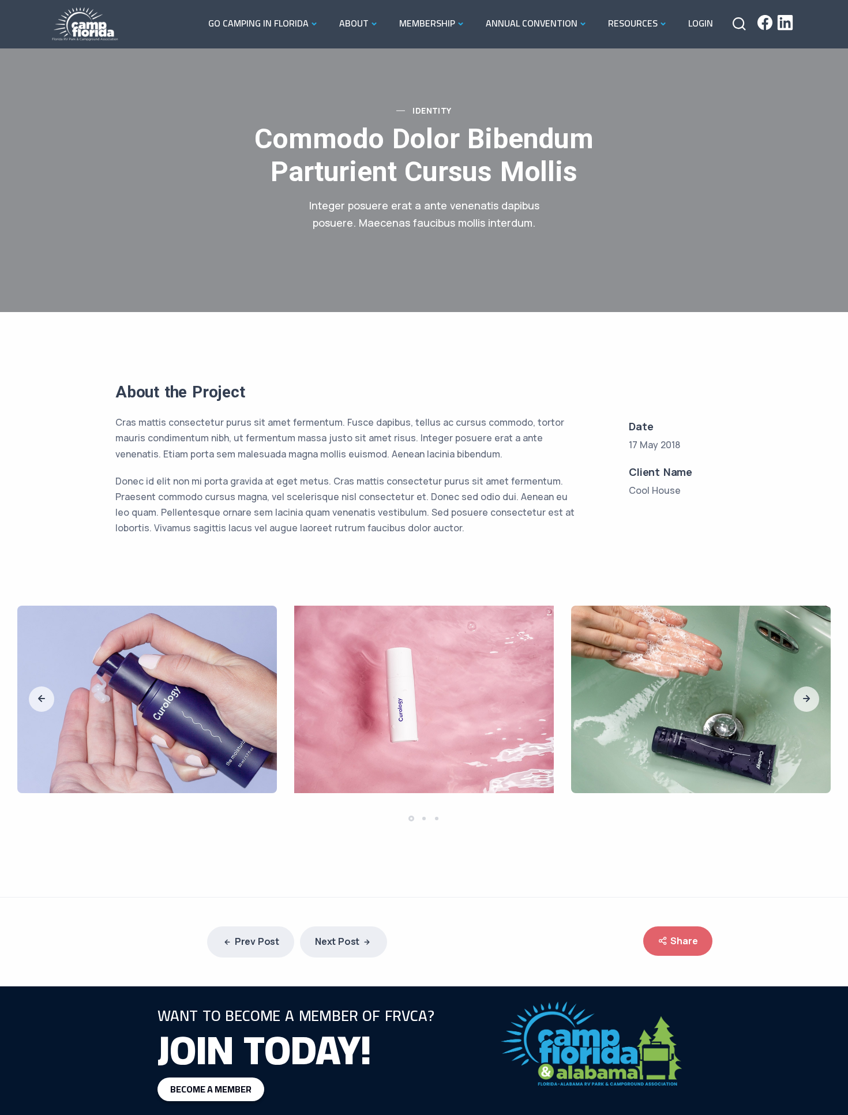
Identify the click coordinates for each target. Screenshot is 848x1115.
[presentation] (41, 699)
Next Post (337, 941)
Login (700, 23)
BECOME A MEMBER (211, 1089)
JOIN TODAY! (264, 1049)
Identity (431, 110)
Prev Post (257, 941)
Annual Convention (531, 23)
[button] (413, 818)
